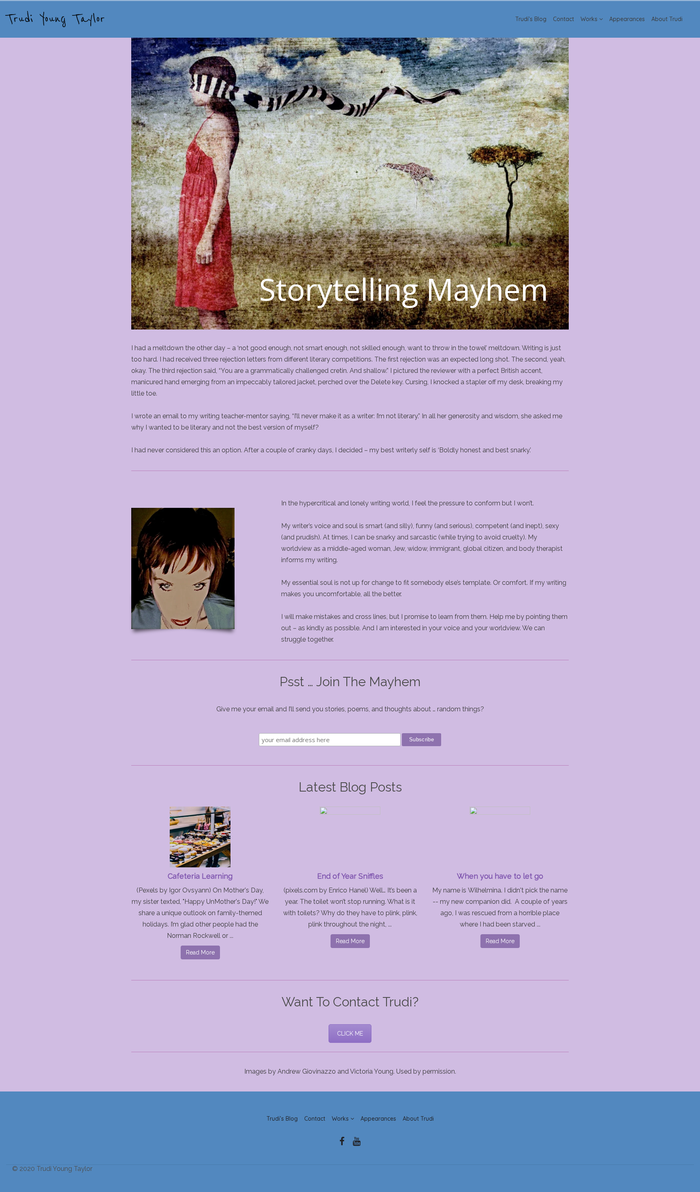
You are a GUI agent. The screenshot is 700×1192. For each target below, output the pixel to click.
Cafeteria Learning (200, 876)
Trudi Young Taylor (55, 19)
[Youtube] (357, 1141)
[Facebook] (342, 1141)
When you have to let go (500, 876)
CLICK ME (350, 1033)
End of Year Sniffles (350, 876)
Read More (200, 952)
